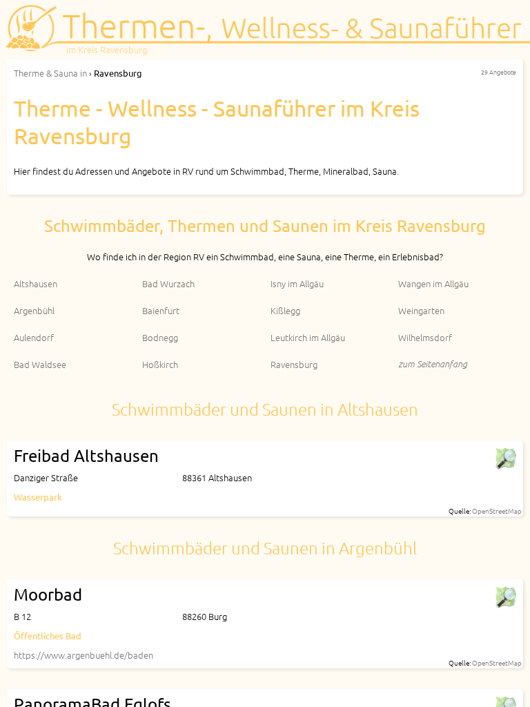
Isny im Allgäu (297, 283)
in (50, 72)
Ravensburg (294, 364)
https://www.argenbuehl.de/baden (83, 654)
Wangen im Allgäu (433, 283)
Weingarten (421, 310)
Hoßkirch (160, 364)
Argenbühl (34, 310)
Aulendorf (34, 337)
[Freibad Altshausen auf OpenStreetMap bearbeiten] (505, 458)
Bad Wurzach (168, 283)
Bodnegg (160, 337)
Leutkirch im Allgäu (308, 337)
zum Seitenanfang (432, 363)
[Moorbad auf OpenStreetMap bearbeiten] (505, 597)
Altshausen (35, 283)
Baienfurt (160, 310)
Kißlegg (285, 310)
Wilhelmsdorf (425, 337)
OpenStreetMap (497, 510)
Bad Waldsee (40, 364)
